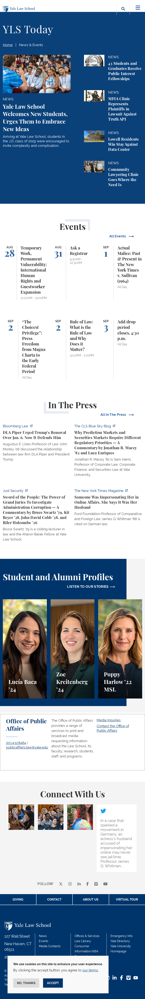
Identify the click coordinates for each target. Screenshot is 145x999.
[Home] (20, 9)
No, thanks (26, 983)
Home (8, 45)
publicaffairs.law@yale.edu (27, 747)
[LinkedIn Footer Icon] (114, 978)
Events (43, 941)
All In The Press (113, 415)
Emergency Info (121, 936)
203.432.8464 (16, 743)
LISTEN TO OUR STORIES (88, 587)
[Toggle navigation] (138, 8)
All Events (118, 236)
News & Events (31, 45)
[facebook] (87, 884)
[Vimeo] (96, 884)
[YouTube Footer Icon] (135, 978)
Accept (53, 983)
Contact (54, 899)
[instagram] (70, 884)
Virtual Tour (127, 899)
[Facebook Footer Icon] (121, 978)
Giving (18, 899)
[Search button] (123, 13)
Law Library (83, 941)
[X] (61, 884)
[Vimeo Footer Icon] (128, 978)
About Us (90, 899)
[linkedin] (79, 884)
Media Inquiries (109, 720)
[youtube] (105, 884)
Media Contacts (50, 946)
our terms (90, 970)
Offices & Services (87, 936)
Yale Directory (120, 941)
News (43, 936)
